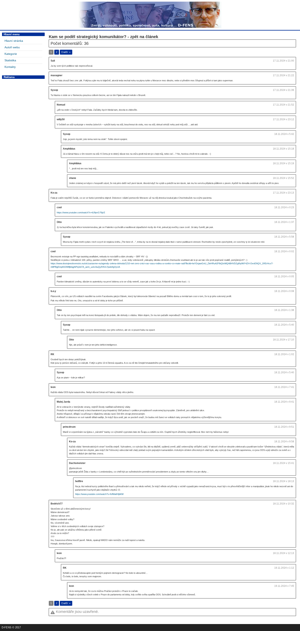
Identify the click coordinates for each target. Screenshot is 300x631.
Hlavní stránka (13, 40)
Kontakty (10, 66)
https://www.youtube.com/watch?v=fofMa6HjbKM (99, 494)
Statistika (10, 60)
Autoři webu (12, 47)
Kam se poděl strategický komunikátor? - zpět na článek (103, 36)
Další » (66, 52)
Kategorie (10, 53)
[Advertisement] (23, 141)
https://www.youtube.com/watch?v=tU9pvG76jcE (81, 212)
